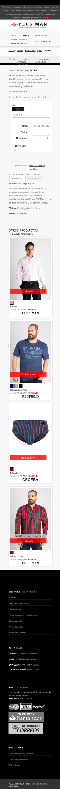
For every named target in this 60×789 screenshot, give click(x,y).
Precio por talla (34, 178)
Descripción (17, 178)
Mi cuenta (12, 597)
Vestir (27, 59)
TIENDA (26, 35)
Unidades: (22, 138)
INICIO (14, 35)
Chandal (21, 61)
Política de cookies (16, 626)
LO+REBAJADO (18, 43)
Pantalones (30, 50)
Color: (24, 132)
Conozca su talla (15, 621)
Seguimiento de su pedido (18, 603)
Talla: (25, 125)
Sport (39, 50)
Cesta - (36, 41)
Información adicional (17, 632)
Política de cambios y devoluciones (22, 615)
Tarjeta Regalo (14, 765)
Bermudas (40, 61)
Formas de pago (15, 609)
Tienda (20, 50)
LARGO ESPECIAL (20, 39)
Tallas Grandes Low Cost (18, 759)
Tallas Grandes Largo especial (20, 753)
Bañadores (23, 64)
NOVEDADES (41, 35)
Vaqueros (44, 59)
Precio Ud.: (20, 145)
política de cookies (38, 18)
